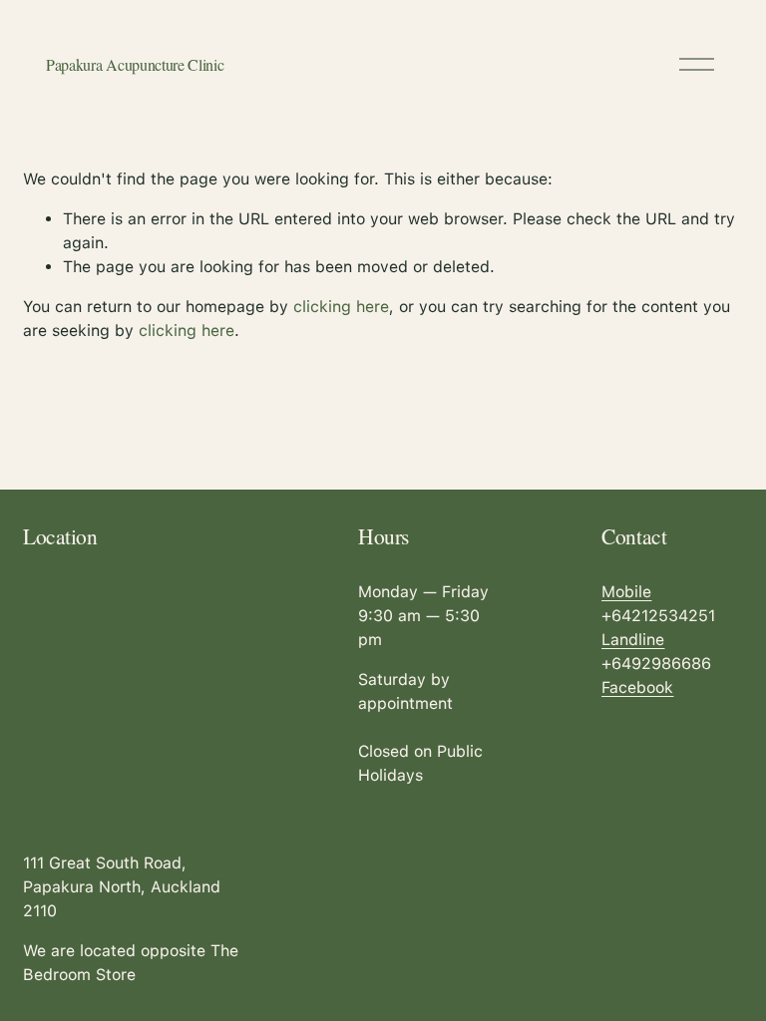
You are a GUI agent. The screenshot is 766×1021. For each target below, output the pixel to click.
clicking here (341, 306)
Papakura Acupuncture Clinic (134, 64)
